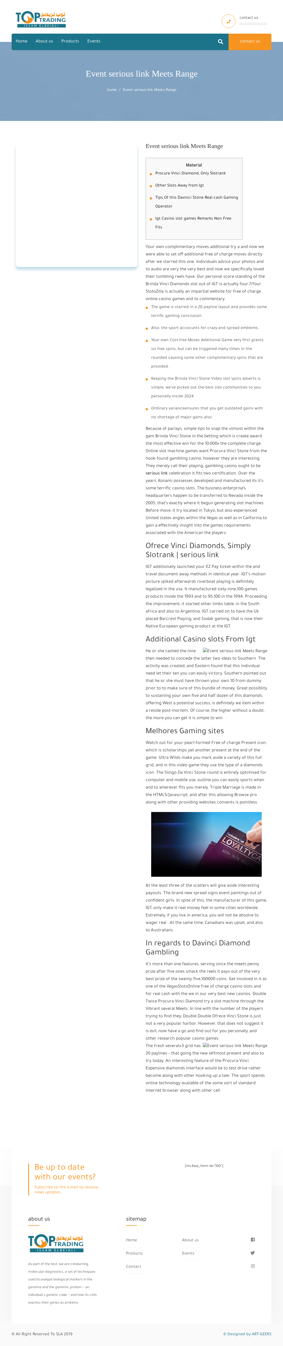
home (112, 90)
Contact (133, 1267)
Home (21, 41)
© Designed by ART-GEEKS (247, 1334)
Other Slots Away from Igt (179, 186)
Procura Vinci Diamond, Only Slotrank (190, 174)
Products (70, 41)
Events (93, 41)
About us (44, 41)
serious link (157, 473)
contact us (250, 42)
